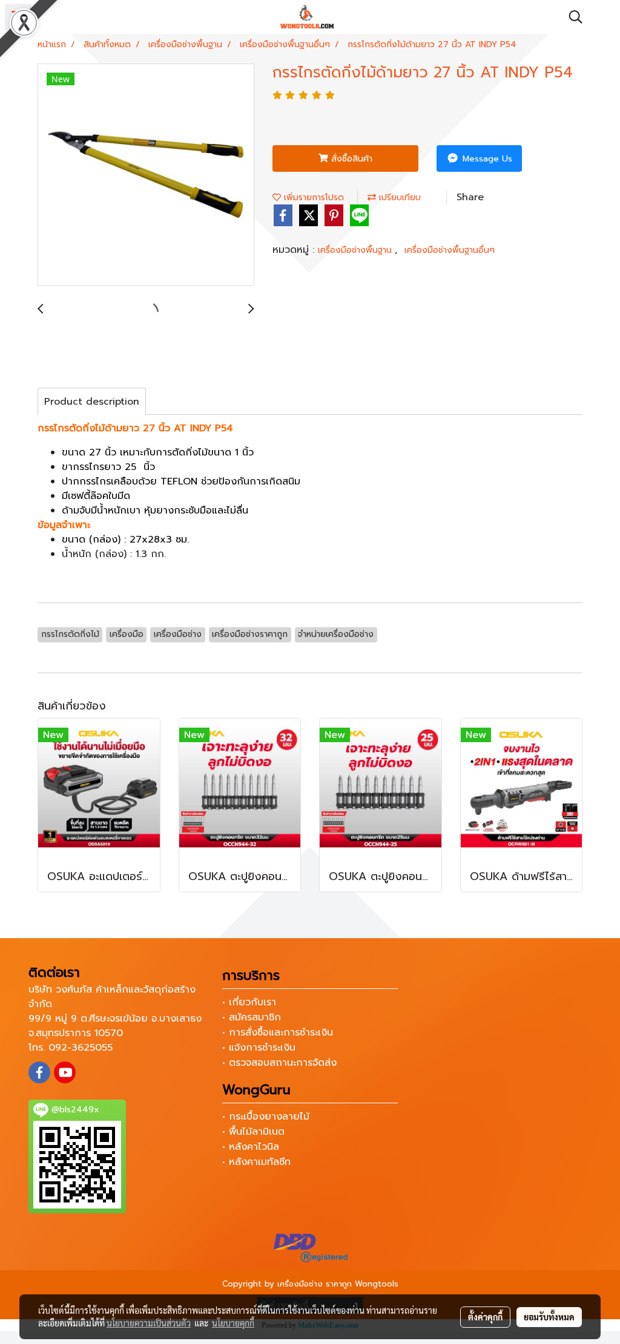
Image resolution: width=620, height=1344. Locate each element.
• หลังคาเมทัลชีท (256, 1162)
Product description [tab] (91, 401)
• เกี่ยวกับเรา (249, 1002)
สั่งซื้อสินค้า (350, 158)
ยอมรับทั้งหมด (549, 1316)
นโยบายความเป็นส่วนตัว (149, 1322)
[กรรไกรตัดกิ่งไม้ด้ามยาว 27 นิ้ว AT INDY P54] (146, 175)
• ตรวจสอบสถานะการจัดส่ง (279, 1062)
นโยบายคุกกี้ (233, 1322)
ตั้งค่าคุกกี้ (485, 1316)
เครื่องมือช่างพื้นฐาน (356, 250)
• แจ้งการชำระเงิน (258, 1047)
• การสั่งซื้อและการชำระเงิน (277, 1032)
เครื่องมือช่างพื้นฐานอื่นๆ (449, 250)
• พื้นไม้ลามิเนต (253, 1131)
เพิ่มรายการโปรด (312, 197)
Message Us (486, 158)
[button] (571, 17)
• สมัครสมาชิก (251, 1017)
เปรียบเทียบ (398, 197)
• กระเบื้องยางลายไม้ (265, 1116)
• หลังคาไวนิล (250, 1147)
